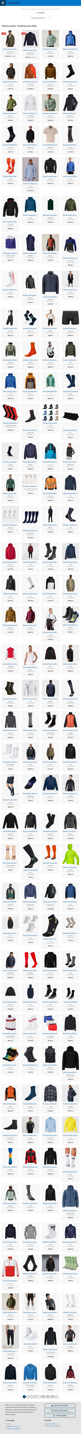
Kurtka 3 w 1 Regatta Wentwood (70, 1382)
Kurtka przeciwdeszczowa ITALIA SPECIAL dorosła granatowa (30, 562)
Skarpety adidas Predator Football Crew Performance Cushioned (10, 289)
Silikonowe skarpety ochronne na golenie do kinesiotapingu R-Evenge (30, 970)
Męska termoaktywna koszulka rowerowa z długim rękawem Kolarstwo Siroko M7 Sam (50, 1312)
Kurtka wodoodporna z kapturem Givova (50, 970)
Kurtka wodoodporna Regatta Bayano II (10, 1312)
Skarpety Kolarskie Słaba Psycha (70, 1172)
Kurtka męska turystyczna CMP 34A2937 (10, 1242)
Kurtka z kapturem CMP (70, 360)
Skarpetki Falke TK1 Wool (50, 562)
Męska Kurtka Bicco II (10, 593)
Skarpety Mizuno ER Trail (30, 1103)
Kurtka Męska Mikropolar (10, 831)
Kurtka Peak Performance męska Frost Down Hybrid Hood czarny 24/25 (50, 1349)
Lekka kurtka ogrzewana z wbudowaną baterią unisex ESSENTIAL (10, 81)
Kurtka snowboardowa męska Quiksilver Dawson (10, 901)
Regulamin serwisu (13, 1426)
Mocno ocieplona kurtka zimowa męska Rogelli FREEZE (30, 1135)
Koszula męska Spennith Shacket (50, 113)
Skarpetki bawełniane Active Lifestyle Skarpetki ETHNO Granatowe (30, 328)
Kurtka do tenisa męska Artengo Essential (70, 793)
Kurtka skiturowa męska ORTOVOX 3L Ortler (30, 81)
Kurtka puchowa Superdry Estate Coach (10, 1002)
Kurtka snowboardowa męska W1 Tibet (50, 360)
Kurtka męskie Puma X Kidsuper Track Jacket (70, 593)
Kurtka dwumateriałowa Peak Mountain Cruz (30, 901)
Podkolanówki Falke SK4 (10, 176)
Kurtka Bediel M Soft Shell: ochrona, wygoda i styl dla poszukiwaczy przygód (50, 391)
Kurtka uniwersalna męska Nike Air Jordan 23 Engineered (10, 933)
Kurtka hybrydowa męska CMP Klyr (70, 901)
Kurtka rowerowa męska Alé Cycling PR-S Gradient (70, 258)
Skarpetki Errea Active (70, 391)
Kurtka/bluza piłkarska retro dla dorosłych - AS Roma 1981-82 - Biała (10, 1033)
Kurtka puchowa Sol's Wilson (70, 1242)
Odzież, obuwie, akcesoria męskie (40, 9)
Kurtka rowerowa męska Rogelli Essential (70, 1344)
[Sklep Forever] (13, 3)
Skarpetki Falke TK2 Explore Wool (70, 970)
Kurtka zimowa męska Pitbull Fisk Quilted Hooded (30, 762)
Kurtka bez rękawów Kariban (50, 215)
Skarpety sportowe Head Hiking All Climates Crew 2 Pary (70, 1273)
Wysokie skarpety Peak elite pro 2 (70, 81)
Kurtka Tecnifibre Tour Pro (30, 113)
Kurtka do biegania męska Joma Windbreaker (50, 793)
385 (48, 1396)
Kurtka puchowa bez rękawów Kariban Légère (30, 253)
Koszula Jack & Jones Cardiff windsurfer (50, 1135)
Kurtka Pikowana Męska (10, 562)
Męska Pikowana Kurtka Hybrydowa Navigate (50, 525)
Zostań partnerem (52, 1424)
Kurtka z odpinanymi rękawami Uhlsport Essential (50, 176)
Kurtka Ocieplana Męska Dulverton (30, 391)
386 (52, 1396)
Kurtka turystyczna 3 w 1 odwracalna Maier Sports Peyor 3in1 (50, 901)
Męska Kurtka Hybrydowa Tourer (50, 698)
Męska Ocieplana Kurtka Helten (50, 1203)
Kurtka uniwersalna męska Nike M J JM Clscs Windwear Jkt (50, 593)
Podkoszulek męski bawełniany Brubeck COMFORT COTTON (30, 667)
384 (43, 1396)
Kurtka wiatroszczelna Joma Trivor (70, 562)
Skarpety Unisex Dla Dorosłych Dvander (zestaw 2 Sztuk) (70, 145)
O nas (8, 1424)
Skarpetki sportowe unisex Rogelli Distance (10, 698)
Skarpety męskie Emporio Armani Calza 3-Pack (30, 486)
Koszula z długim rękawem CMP (50, 1103)
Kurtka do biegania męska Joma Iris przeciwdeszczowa (70, 493)
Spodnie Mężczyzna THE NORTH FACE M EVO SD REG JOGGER (10, 1351)
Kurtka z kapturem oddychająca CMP (30, 215)
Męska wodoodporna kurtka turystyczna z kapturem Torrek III (70, 49)
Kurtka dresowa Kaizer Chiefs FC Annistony (70, 664)
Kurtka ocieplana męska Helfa (70, 1103)
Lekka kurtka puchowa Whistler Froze (50, 297)
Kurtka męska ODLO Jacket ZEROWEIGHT (70, 176)
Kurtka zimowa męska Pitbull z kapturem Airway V (10, 221)
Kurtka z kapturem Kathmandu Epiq (10, 970)
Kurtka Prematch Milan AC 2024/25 (50, 664)
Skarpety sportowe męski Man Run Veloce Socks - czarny (50, 939)
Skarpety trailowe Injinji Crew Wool (30, 1203)
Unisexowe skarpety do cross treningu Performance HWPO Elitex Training (10, 863)
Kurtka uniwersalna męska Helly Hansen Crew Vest (70, 462)
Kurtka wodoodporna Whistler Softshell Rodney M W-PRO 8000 (10, 360)
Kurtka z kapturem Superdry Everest (50, 81)
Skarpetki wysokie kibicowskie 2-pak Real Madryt (10, 762)
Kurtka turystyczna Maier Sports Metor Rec (70, 113)
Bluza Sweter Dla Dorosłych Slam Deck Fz (70, 1033)
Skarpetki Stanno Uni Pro (50, 863)
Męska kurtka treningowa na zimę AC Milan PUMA (50, 1273)
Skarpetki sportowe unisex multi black (10, 1065)
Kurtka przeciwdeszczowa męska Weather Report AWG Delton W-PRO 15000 (70, 1210)
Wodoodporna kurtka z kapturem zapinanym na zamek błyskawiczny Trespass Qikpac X (10, 730)
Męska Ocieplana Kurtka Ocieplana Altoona (50, 1065)
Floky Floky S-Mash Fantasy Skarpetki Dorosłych (10, 1167)
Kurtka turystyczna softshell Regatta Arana (50, 49)
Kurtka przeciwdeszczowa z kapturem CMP (70, 762)
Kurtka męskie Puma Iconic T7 (30, 831)
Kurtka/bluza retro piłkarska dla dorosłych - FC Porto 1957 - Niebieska (10, 253)
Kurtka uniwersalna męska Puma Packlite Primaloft (70, 215)
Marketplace (25, 9)
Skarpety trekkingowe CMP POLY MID (70, 525)
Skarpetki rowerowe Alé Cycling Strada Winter (30, 430)
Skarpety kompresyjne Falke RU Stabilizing (50, 1002)
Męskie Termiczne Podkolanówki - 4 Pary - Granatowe (30, 530)
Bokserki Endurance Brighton (70, 328)
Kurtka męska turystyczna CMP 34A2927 (10, 391)
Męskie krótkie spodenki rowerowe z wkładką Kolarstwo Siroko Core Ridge (50, 328)
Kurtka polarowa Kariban (10, 664)
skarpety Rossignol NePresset (50, 831)
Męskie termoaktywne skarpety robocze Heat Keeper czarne (50, 730)
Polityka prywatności (14, 1429)
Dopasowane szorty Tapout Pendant (30, 1312)
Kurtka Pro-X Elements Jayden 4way (30, 1382)
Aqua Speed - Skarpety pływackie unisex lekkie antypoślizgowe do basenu (30, 793)
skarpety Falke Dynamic (30, 1033)
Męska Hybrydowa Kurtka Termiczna (30, 1167)
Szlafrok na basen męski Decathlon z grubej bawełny (70, 289)
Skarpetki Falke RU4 (70, 1002)
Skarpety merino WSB (30, 870)
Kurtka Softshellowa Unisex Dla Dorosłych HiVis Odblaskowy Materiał (50, 493)
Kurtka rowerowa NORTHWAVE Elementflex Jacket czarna (30, 295)
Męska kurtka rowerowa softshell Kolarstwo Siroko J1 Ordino (10, 493)
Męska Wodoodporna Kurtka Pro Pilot (30, 462)
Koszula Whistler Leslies (50, 145)
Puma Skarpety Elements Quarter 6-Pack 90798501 (70, 430)
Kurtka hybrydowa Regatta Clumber (70, 730)
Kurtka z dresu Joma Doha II (30, 698)
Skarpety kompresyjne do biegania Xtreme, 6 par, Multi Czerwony (10, 423)
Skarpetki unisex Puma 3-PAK (30, 935)
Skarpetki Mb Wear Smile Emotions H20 (70, 933)
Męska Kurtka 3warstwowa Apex (10, 625)
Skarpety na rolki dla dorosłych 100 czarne (10, 462)
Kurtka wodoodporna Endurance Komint (50, 1167)
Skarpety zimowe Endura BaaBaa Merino (30, 360)
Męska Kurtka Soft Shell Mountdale (10, 1382)
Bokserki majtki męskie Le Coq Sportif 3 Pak (50, 1033)
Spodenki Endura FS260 (10, 328)
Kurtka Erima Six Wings (50, 632)
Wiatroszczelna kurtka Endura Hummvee (70, 867)
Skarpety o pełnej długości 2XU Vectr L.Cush (30, 593)
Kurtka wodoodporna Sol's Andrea (50, 762)
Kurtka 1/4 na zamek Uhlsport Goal (30, 1242)
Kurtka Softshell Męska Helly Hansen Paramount (30, 145)
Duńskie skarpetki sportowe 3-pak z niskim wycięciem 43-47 (70, 625)
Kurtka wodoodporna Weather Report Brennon (70, 1072)
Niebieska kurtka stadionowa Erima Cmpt (30, 1002)
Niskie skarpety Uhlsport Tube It (30, 730)
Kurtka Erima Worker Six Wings (10, 1280)
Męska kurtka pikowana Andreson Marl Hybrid (50, 253)
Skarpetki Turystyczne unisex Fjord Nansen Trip (10, 1135)
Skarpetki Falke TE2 (30, 1344)
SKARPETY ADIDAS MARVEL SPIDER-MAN (50, 1242)
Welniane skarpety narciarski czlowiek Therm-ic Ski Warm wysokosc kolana (30, 1273)
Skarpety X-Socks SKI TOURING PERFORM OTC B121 (70, 698)
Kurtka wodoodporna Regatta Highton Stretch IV (10, 1203)
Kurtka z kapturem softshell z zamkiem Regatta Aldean (10, 113)
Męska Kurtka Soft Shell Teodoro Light (50, 462)
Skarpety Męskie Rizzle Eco (10, 145)
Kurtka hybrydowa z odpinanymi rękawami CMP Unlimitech (10, 1103)
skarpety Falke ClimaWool (50, 423)
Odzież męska (56, 9)
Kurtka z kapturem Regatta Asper (30, 625)
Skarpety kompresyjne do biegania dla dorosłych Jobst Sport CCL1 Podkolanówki (10, 800)
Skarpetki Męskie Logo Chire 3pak (30, 1065)
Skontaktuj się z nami (53, 1426)
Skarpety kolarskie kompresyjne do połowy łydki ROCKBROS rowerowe (70, 1312)
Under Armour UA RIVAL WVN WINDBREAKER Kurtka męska (10, 49)
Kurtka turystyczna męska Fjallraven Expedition (70, 831)
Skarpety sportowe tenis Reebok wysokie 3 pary (10, 525)
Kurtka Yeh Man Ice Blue (30, 183)
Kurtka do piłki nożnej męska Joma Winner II (70, 1135)
